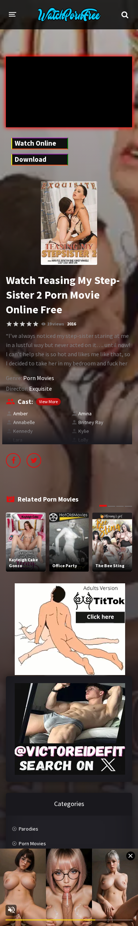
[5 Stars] (35, 324)
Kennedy (23, 431)
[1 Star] (9, 324)
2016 (71, 324)
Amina (85, 413)
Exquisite (40, 388)
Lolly (83, 440)
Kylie (83, 431)
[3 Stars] (22, 324)
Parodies (28, 828)
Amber (20, 413)
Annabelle (24, 422)
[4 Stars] (29, 324)
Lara (17, 440)
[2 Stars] (16, 324)
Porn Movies (38, 378)
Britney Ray (90, 422)
